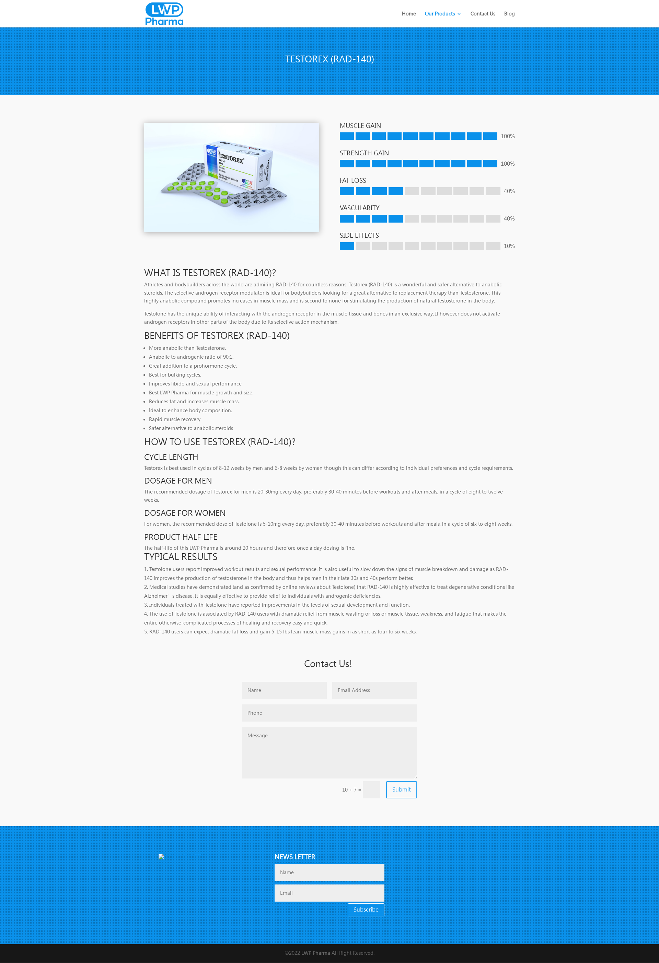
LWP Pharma (315, 953)
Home (409, 14)
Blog (509, 14)
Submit (401, 789)
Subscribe (366, 909)
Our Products (440, 14)
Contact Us (483, 14)
